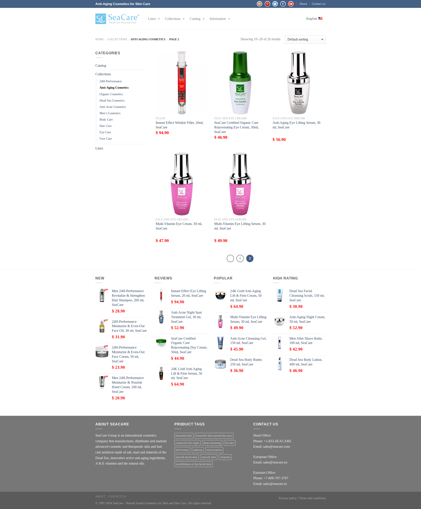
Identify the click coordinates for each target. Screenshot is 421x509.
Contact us (319, 3)
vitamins (225, 457)
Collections (172, 19)
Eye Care (105, 132)
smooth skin (209, 457)
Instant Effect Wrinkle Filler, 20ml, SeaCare (179, 125)
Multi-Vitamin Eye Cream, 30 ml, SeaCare (179, 226)
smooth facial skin (186, 457)
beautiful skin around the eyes (214, 435)
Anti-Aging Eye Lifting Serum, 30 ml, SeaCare (296, 125)
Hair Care (106, 126)
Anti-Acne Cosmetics (113, 107)
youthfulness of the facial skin (193, 464)
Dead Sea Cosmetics (112, 100)
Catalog (195, 19)
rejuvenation (214, 449)
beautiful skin (184, 435)
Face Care (106, 138)
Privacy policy (288, 498)
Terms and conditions (312, 498)
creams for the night (187, 442)
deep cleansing (212, 442)
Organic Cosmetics (111, 94)
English (311, 18)
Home (99, 39)
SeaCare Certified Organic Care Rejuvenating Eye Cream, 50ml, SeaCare (236, 127)
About (303, 3)
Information (218, 19)
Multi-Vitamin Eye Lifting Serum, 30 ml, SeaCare (240, 226)
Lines (152, 19)
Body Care (106, 119)
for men (229, 442)
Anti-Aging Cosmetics (114, 87)
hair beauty (182, 449)
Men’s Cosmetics (110, 113)
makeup (198, 449)
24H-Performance (111, 81)
